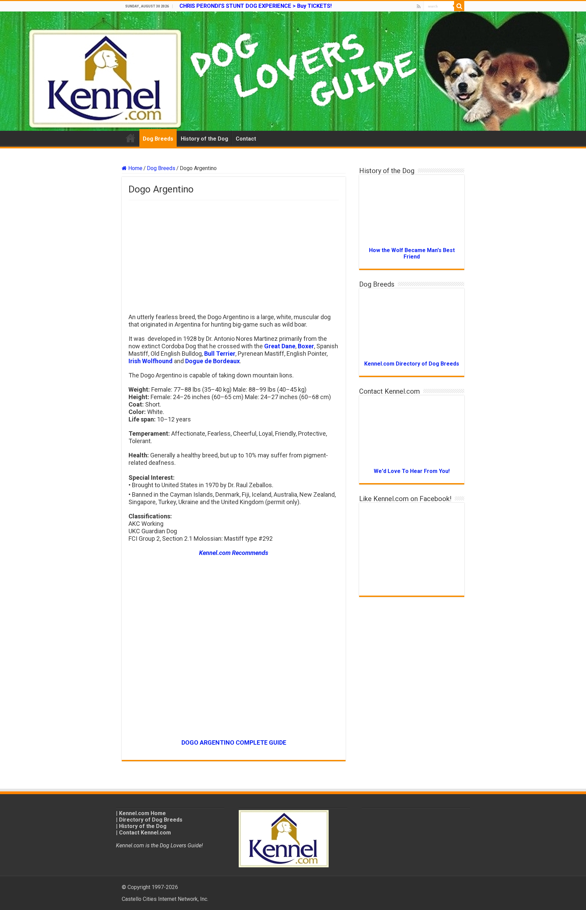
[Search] (459, 6)
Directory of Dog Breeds (150, 819)
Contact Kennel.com (145, 832)
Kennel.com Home (142, 813)
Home (130, 138)
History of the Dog (204, 139)
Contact (246, 139)
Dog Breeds (158, 139)
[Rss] (418, 6)
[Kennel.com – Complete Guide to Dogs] (293, 71)
